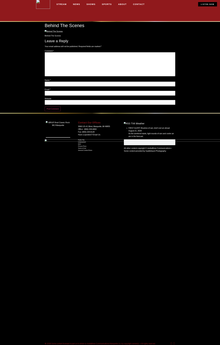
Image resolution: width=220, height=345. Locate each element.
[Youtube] (171, 343)
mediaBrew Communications (159, 148)
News (76, 4)
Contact (139, 4)
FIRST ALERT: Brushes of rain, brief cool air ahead (149, 128)
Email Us (96, 135)
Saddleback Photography (156, 151)
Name (48, 80)
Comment (49, 51)
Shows (91, 4)
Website (48, 99)
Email (48, 89)
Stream (61, 4)
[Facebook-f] (174, 343)
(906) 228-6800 (90, 129)
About (122, 4)
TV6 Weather (137, 123)
